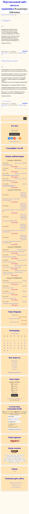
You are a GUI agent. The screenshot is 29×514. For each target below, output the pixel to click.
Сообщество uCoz (16, 485)
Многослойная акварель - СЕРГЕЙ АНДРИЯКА (14, 210)
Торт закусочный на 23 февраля (11, 267)
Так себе (15, 390)
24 (7, 348)
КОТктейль (4, 53)
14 (21, 343)
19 (14, 345)
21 (21, 345)
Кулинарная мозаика (20, 265)
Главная (3, 15)
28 (21, 348)
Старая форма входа (14, 141)
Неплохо (15, 388)
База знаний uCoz (16, 487)
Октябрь (12, 15)
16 (4, 345)
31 (7, 350)
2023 (7, 15)
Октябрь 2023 (14, 333)
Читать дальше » (6, 101)
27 (18, 348)
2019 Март (14, 363)
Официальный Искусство (16, 483)
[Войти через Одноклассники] (20, 138)
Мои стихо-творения (20, 163)
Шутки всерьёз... (7, 288)
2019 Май (14, 367)
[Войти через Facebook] (12, 138)
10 (7, 343)
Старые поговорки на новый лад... (11, 282)
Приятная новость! (7, 293)
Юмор (24, 280)
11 (10, 343)
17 (7, 345)
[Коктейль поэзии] (14, 451)
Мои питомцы (13, 322)
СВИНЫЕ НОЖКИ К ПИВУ (9, 256)
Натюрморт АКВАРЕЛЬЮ (9, 221)
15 (24, 343)
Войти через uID (14, 134)
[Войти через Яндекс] (14, 138)
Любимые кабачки (13, 318)
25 (10, 348)
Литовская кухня (21, 249)
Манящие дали (9, 60)
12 (14, 343)
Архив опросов (18, 398)
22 (24, 345)
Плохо (15, 392)
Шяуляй (14, 315)
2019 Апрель (14, 365)
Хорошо (15, 386)
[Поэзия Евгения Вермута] (14, 441)
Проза (24, 184)
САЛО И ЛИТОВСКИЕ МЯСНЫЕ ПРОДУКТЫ (13, 251)
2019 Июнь (14, 369)
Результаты (10, 398)
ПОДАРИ (6, 20)
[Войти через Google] (17, 138)
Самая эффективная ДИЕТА (10, 303)
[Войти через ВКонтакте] (9, 138)
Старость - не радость (8, 298)
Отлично (15, 384)
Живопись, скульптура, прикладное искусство (23, 195)
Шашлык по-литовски (8, 262)
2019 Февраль (14, 361)
